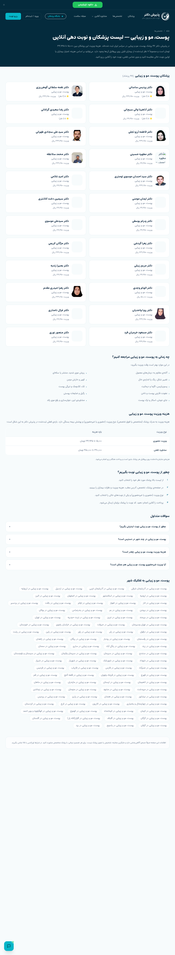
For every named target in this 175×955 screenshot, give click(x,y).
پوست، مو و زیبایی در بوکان (52, 610)
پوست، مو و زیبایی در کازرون (105, 704)
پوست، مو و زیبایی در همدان (118, 697)
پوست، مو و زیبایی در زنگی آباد (120, 646)
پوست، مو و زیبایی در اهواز (123, 603)
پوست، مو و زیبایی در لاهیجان (152, 682)
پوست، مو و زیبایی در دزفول (153, 632)
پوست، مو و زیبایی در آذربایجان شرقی (149, 589)
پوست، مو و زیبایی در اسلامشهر (118, 596)
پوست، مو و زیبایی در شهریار (82, 661)
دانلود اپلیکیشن (85, 5)
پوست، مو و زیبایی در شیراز (49, 661)
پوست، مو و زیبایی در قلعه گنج (79, 675)
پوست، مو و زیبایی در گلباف (120, 718)
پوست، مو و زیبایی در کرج (73, 704)
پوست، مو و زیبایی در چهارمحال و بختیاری (147, 704)
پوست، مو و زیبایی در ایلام (90, 603)
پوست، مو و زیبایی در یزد (88, 725)
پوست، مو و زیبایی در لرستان (117, 682)
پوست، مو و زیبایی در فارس (118, 668)
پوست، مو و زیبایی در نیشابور (153, 697)
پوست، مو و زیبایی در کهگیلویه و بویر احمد (43, 711)
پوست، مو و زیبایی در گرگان (154, 718)
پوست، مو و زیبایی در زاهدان (49, 639)
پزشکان (131, 16)
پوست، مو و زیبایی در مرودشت (152, 689)
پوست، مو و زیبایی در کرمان (153, 711)
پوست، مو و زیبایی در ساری (86, 646)
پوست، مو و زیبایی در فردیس (50, 668)
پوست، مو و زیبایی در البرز (47, 596)
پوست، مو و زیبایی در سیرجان (118, 653)
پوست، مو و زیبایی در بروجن (153, 610)
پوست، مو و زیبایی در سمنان (52, 646)
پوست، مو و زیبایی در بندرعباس (87, 610)
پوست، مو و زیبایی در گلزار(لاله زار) (83, 718)
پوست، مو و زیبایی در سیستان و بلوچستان (34, 653)
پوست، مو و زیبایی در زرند (154, 646)
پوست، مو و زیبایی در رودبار (117, 639)
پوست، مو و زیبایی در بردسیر (24, 603)
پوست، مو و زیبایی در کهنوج (83, 711)
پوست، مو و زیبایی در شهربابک (117, 661)
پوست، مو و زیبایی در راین (58, 632)
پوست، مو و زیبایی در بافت (58, 603)
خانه (168, 31)
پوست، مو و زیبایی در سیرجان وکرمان (79, 653)
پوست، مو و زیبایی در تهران (47, 617)
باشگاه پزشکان (54, 16)
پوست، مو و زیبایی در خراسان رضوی (73, 625)
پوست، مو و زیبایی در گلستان (46, 718)
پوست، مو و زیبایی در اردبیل (69, 589)
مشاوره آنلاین (101, 16)
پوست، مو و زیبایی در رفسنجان (152, 639)
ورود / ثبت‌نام (32, 16)
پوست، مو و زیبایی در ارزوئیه (34, 589)
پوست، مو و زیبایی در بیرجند (153, 617)
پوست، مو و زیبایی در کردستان (39, 704)
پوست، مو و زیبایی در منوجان (82, 689)
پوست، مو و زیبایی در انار (155, 603)
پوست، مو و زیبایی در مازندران (82, 682)
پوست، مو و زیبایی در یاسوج (120, 725)
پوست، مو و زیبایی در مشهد (116, 689)
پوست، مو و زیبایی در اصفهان (81, 596)
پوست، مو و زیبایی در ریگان (83, 639)
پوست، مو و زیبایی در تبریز (119, 617)
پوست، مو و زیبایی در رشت (26, 632)
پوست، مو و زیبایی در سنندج (153, 653)
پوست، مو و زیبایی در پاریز (84, 697)
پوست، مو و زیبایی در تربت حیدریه (84, 617)
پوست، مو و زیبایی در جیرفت (111, 625)
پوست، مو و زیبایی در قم (45, 675)
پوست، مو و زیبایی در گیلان (154, 725)
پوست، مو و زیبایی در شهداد (153, 661)
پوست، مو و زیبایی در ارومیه (153, 596)
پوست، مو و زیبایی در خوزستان (34, 625)
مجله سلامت (80, 16)
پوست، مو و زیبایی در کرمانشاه (118, 711)
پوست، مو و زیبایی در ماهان (47, 682)
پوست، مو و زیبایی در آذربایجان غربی (106, 589)
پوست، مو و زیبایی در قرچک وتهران (117, 675)
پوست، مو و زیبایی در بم (121, 610)
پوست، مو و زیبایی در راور (90, 632)
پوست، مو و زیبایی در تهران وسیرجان (149, 625)
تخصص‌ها (117, 16)
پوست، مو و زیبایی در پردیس (51, 697)
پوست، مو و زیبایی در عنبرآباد (153, 668)
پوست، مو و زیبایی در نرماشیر (47, 689)
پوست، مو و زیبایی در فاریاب (84, 668)
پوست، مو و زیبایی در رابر (121, 632)
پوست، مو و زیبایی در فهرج (154, 675)
